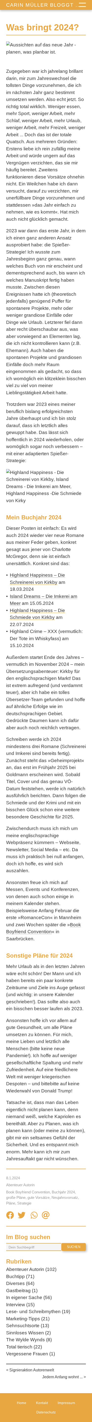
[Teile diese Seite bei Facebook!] (10, 1216)
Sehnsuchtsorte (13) (27, 1325)
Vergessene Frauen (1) (30, 1353)
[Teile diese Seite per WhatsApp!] (34, 1216)
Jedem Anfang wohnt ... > (64, 1377)
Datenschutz (46, 1412)
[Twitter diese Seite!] (22, 1216)
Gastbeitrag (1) (22, 1290)
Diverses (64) (20, 1283)
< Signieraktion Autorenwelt (30, 1370)
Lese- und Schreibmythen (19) (38, 1311)
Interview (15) (20, 1304)
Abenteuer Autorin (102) (31, 1269)
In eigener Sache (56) (29, 1297)
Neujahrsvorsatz (65, 1197)
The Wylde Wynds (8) (29, 1339)
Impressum (66, 1403)
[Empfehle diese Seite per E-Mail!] (46, 1216)
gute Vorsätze (38, 1197)
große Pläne (16, 1197)
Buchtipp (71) (20, 1276)
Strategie (24, 1203)
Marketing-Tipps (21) (28, 1318)
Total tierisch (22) (24, 1346)
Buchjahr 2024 (63, 1192)
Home (21, 1403)
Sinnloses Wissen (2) (28, 1332)
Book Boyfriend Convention (28, 1192)
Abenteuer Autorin (20, 1185)
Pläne (10, 1203)
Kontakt (42, 1403)
